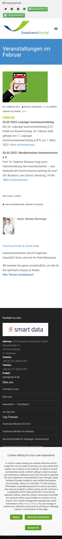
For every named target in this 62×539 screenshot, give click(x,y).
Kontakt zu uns (11, 389)
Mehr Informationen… (23, 144)
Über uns (7, 396)
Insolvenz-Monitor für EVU (16, 423)
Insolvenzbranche (14, 204)
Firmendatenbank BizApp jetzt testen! (23, 446)
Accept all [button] (33, 527)
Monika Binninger (33, 107)
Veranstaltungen (12, 111)
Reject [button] (16, 517)
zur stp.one (9, 411)
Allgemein (51, 107)
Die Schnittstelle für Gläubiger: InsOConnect (26, 439)
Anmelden (38, 9)
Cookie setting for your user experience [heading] (31, 455)
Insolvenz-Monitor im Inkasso (18, 431)
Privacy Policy (30, 503)
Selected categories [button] (38, 517)
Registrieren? (16, 15)
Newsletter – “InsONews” (16, 404)
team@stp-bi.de (13, 3)
